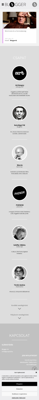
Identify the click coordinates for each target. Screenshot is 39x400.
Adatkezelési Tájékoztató (18, 398)
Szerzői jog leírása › (31, 360)
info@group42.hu (7, 351)
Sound (7, 40)
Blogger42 (13, 40)
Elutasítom (19, 389)
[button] (36, 372)
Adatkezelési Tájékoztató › (28, 362)
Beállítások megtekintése (19, 394)
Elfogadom (19, 384)
